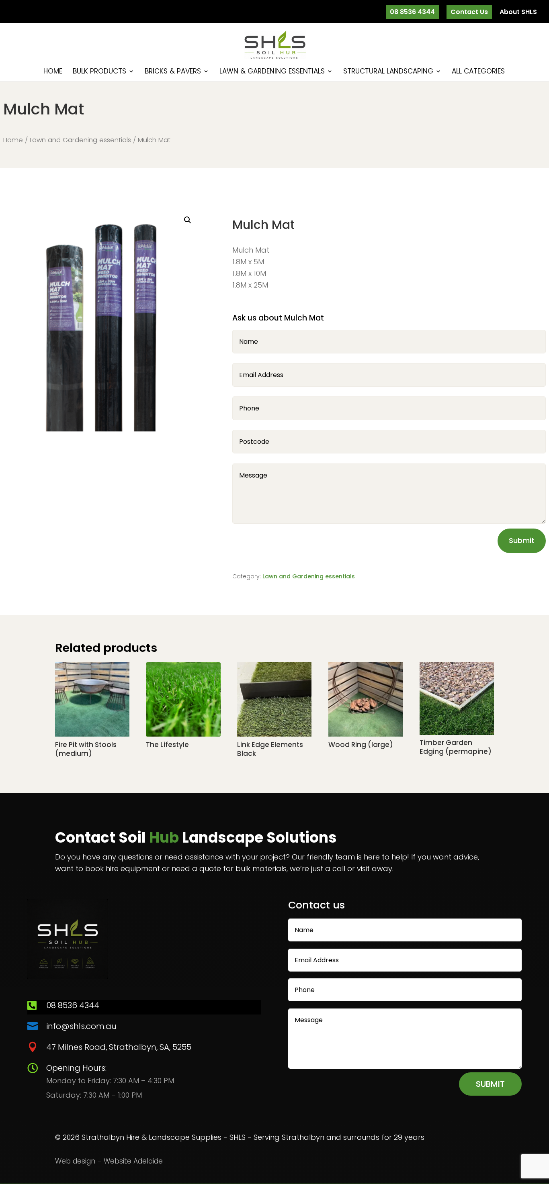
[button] (187, 220)
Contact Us (469, 11)
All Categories (478, 72)
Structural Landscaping (388, 72)
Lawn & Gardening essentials (272, 72)
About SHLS (518, 12)
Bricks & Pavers (173, 72)
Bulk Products (99, 72)
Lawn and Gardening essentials (80, 140)
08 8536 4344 (412, 11)
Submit (522, 540)
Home (52, 72)
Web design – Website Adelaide (109, 1161)
